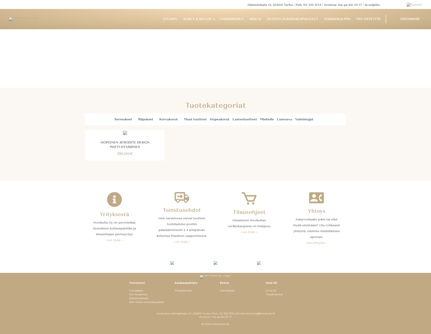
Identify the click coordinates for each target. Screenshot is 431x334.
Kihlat (255, 19)
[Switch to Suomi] (414, 5)
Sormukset (123, 119)
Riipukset (145, 119)
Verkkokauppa (337, 19)
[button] (214, 19)
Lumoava (284, 119)
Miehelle (267, 119)
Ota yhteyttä (368, 19)
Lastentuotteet (245, 119)
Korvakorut (168, 119)
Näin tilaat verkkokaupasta (146, 302)
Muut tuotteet (195, 119)
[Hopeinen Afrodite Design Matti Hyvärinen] (125, 132)
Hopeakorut (219, 119)
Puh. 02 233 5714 (308, 5)
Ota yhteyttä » (316, 243)
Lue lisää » (115, 240)
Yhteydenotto (183, 290)
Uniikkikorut (232, 19)
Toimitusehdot (138, 294)
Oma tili (271, 290)
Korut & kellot (197, 19)
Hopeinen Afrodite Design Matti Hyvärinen (125, 145)
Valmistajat (304, 119)
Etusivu (170, 19)
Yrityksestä (136, 290)
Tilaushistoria (274, 294)
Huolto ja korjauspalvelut (292, 19)
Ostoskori (409, 19)
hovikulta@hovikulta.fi (260, 313)
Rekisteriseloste (138, 298)
